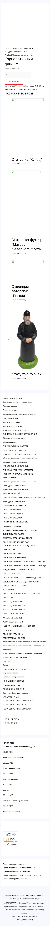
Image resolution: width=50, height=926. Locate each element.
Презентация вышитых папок (15, 864)
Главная (8, 48)
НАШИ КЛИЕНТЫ (12, 719)
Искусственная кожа (11, 768)
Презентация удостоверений (15, 878)
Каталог (16, 48)
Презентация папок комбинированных (19, 868)
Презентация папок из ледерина (16, 871)
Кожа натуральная (10, 779)
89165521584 (23, 895)
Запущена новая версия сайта (16, 801)
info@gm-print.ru (36, 895)
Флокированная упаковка (13, 757)
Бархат (6, 790)
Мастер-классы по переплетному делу (19, 747)
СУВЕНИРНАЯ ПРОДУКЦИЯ (26, 89)
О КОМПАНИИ (11, 723)
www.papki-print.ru (30, 916)
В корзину (14, 81)
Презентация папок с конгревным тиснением (22, 875)
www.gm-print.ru (17, 916)
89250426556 (10, 895)
